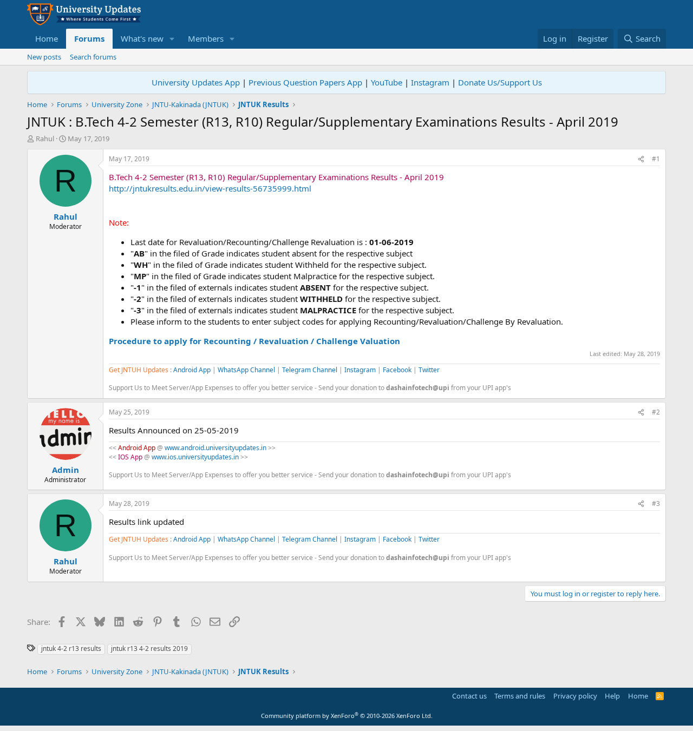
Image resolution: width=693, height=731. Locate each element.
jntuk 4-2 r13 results (71, 648)
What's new (142, 38)
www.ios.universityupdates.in (195, 457)
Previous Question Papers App (305, 82)
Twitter (429, 369)
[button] (172, 39)
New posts (44, 57)
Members (206, 38)
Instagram (430, 82)
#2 (656, 412)
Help (612, 696)
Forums (89, 38)
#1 (656, 158)
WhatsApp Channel (246, 369)
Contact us (469, 696)
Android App (192, 369)
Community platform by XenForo (347, 716)
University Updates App (196, 82)
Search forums (93, 57)
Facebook (397, 369)
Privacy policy (575, 696)
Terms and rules (519, 696)
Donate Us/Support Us (500, 82)
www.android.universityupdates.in (215, 447)
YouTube (386, 82)
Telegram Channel (309, 369)
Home (46, 38)
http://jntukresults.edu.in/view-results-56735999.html (210, 188)
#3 (656, 503)
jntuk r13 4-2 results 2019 (149, 648)
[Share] (641, 159)
